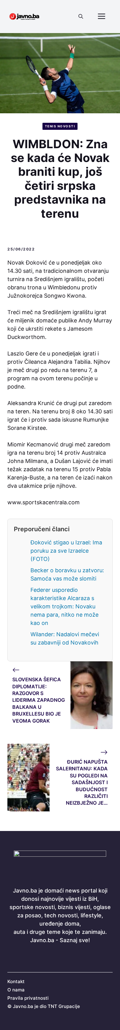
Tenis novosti (60, 126)
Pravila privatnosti (28, 998)
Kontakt (16, 981)
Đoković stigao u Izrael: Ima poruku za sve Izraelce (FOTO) (66, 550)
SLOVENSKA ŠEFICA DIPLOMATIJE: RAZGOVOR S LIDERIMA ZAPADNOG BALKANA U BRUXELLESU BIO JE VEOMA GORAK (38, 700)
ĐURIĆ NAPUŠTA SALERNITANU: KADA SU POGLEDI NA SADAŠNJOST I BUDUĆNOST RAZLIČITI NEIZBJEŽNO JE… (82, 782)
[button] (80, 16)
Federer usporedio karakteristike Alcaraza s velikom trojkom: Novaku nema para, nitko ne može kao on (64, 606)
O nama (16, 990)
